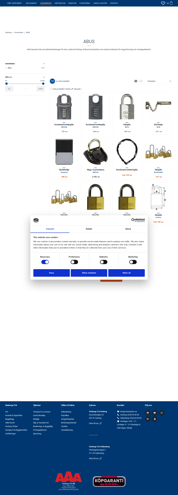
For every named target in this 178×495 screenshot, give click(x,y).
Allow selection (89, 273)
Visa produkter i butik (61, 89)
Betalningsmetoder (68, 423)
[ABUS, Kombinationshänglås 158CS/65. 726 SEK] (64, 106)
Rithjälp (36, 419)
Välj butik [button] (77, 89)
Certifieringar (10, 434)
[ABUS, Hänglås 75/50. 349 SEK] (95, 197)
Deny (51, 273)
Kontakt (114, 3)
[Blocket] (155, 419)
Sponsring (37, 434)
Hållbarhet (31, 3)
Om (6, 412)
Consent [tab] (50, 229)
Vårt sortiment (14, 3)
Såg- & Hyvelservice (41, 423)
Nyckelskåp (64, 170)
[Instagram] (162, 413)
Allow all (126, 273)
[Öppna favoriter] (163, 3)
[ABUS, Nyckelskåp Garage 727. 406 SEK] (64, 151)
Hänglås (127, 125)
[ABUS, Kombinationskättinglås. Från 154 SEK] (127, 151)
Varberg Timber (11, 426)
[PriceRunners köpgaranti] (109, 483)
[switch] (74, 262)
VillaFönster (10, 423)
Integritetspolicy (67, 419)
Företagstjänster (40, 430)
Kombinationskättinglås (127, 169)
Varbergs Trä (11, 405)
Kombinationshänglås (64, 125)
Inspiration (60, 3)
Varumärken (45, 3)
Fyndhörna (85, 3)
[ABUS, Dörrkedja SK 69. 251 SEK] (158, 106)
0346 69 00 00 (136, 418)
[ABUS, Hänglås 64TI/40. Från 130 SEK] (158, 197)
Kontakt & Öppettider (13, 415)
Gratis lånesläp (39, 415)
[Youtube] (155, 413)
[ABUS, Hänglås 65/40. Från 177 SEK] (64, 197)
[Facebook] (148, 413)
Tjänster (72, 3)
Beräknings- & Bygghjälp (43, 426)
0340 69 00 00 (133, 415)
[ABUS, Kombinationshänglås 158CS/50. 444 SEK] (95, 106)
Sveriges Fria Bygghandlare (16, 430)
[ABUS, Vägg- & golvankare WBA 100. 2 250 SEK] (95, 151)
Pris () (8, 77)
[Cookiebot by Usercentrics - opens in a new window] (133, 220)
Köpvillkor (65, 415)
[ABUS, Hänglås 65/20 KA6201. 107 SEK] (158, 151)
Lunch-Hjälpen (100, 3)
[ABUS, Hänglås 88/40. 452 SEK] (127, 106)
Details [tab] (89, 229)
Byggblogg (9, 419)
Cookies (64, 426)
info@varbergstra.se (128, 411)
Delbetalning (66, 412)
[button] (169, 3)
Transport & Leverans (41, 412)
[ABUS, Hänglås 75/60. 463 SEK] (127, 197)
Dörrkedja (158, 125)
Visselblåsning (67, 430)
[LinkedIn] (148, 419)
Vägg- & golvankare (95, 170)
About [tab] (128, 229)
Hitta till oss (94, 423)
